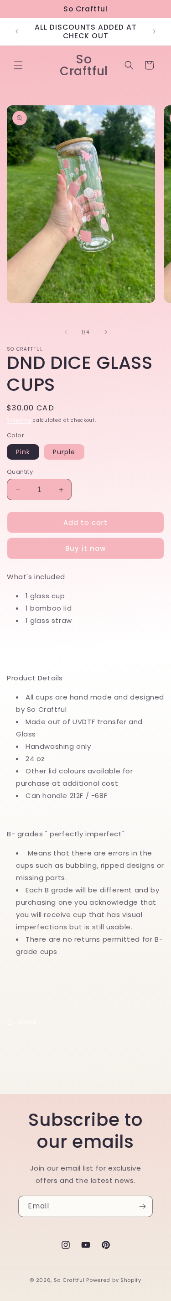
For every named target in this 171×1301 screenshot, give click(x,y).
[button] (18, 65)
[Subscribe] (142, 1206)
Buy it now (85, 548)
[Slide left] (66, 332)
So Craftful (69, 1280)
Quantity (20, 471)
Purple (64, 451)
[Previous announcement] (17, 31)
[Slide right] (106, 332)
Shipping (19, 420)
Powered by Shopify (113, 1280)
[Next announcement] (154, 31)
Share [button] (27, 1021)
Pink (23, 451)
